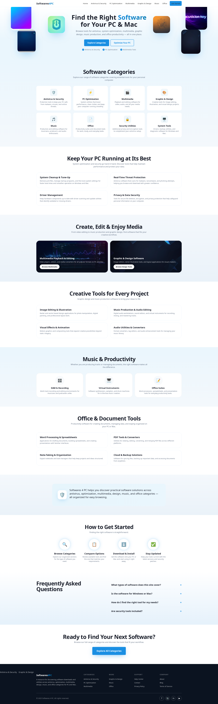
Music (157, 3)
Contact (137, 683)
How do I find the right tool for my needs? (134, 602)
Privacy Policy (139, 686)
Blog (161, 683)
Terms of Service (166, 686)
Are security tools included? (126, 611)
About (162, 679)
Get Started (175, 3)
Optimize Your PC (122, 42)
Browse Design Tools (124, 267)
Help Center (138, 679)
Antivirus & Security (98, 3)
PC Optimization (116, 3)
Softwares (45, 3)
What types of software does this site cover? (136, 584)
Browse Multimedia (49, 267)
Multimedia (129, 3)
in (173, 698)
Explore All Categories (109, 650)
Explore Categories (97, 42)
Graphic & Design (144, 3)
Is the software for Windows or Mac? (131, 593)
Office (164, 3)
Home (85, 3)
